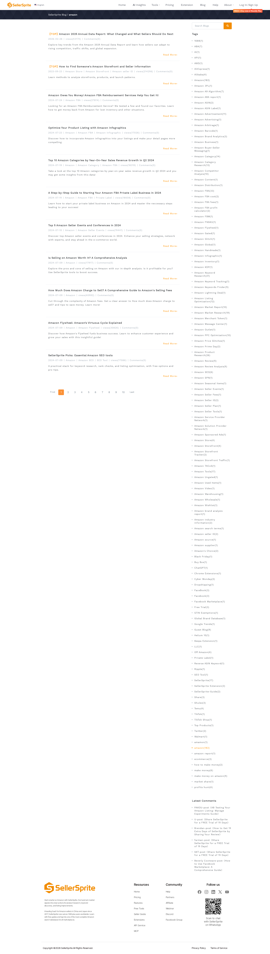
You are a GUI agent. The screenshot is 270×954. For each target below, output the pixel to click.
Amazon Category (88, 165)
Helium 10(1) (201, 635)
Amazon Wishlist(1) (206, 505)
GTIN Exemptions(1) (206, 613)
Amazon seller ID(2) (206, 534)
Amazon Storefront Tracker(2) (206, 453)
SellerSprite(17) (203, 680)
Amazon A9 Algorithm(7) (209, 91)
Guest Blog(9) (202, 629)
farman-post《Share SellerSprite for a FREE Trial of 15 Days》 (211, 843)
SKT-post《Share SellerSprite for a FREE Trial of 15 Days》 (212, 853)
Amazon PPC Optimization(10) (212, 335)
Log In (243, 4)
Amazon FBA (73, 100)
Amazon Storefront (97, 71)
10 (123, 392)
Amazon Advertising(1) (207, 119)
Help (215, 4)
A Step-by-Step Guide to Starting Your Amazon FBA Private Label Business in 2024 (104, 192)
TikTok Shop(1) (203, 719)
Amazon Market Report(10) (210, 307)
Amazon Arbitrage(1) (206, 125)
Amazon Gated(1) (204, 233)
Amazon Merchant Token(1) (210, 318)
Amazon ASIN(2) (204, 102)
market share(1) (204, 781)
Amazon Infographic (108, 132)
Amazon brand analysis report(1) (208, 512)
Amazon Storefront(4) (207, 446)
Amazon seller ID (122, 71)
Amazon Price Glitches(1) (209, 341)
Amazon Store (73, 71)
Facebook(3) (201, 596)
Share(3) (199, 697)
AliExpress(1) (202, 69)
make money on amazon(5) (210, 776)
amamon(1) (201, 742)
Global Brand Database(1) (209, 618)
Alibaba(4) (200, 74)
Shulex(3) (200, 703)
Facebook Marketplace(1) (209, 601)
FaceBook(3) (201, 590)
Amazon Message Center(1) (210, 324)
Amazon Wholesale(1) (207, 499)
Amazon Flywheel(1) (206, 227)
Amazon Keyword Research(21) (204, 274)
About (228, 4)
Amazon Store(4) (204, 440)
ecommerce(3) (203, 759)
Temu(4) (199, 708)
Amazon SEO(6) (203, 372)
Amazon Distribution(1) (208, 185)
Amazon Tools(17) (204, 471)
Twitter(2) (200, 731)
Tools (155, 4)
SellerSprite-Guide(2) (207, 691)
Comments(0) (92, 39)
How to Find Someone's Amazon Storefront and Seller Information (105, 66)
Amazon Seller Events (91, 230)
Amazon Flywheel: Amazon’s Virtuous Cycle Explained (85, 322)
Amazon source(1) (205, 539)
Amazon (70, 132)
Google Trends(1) (204, 624)
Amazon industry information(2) (204, 521)
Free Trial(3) (201, 607)
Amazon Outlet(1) (204, 329)
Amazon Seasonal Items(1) (210, 383)
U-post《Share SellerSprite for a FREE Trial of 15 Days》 (212, 821)
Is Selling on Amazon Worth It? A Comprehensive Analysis (87, 257)
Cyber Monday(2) (204, 579)
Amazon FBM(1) (203, 216)
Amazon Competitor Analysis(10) (206, 172)
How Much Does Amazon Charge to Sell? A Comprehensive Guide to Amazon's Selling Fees (110, 290)
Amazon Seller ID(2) (206, 400)
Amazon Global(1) (205, 244)
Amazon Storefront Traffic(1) (212, 460)
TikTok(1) (199, 714)
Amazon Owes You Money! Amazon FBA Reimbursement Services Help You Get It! (103, 95)
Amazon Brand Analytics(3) (210, 136)
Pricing (169, 4)
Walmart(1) (200, 736)
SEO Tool (102, 360)
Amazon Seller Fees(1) (207, 394)
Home (122, 4)
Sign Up (253, 4)
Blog (202, 4)
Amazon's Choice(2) (206, 551)
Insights (139, 4)
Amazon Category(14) (207, 156)
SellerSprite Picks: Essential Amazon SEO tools (80, 355)
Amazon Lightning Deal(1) (210, 292)
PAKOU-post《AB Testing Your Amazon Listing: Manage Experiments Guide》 (212, 810)
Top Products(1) (204, 725)
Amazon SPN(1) (203, 378)
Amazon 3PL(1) (203, 86)
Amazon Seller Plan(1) (207, 406)
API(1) (197, 57)
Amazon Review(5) (205, 361)
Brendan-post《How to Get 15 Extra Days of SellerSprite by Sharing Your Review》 (212, 831)
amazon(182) (202, 748)
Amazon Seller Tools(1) (208, 411)
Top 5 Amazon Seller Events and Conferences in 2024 (84, 225)
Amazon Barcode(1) (206, 131)
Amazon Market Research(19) (212, 312)
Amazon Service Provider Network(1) (209, 419)
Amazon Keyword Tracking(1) (211, 281)
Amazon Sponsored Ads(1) (210, 434)
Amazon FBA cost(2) (206, 196)
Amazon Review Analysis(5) (210, 366)
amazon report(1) (204, 753)
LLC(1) (198, 646)
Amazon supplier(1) (206, 545)
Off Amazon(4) (203, 652)
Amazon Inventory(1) (206, 261)
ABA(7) (198, 46)
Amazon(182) (202, 80)
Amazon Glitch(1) (204, 239)
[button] (40, 5)
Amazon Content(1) (206, 179)
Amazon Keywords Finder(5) (211, 287)
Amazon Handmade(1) (207, 250)
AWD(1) (198, 63)
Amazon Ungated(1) (206, 477)
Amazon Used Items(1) (207, 483)
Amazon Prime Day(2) (207, 346)
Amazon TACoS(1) (204, 466)
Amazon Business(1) (206, 142)
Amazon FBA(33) (204, 191)
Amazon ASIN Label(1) (207, 108)
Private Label (104, 197)
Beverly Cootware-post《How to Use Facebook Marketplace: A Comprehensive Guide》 (212, 865)
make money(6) (203, 770)
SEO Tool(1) (201, 674)
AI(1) (197, 52)
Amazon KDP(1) (203, 267)
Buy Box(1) (200, 562)
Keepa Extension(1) (206, 641)
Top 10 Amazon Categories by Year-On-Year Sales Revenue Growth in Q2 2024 (101, 160)
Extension (187, 4)
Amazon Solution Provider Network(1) (210, 427)
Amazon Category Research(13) (205, 163)
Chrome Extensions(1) (207, 573)
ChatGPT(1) (201, 568)
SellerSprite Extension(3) (209, 686)
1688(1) (198, 41)
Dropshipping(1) (204, 584)
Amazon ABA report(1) (207, 97)
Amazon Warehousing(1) (208, 494)
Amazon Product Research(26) (204, 353)
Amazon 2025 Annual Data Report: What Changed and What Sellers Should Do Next (116, 34)
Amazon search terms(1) (209, 528)
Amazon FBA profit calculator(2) (206, 209)
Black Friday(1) (203, 556)
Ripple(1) (199, 669)
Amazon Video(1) (204, 488)
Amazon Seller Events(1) (209, 389)
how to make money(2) (208, 764)
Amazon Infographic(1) (208, 256)
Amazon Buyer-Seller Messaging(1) (207, 149)
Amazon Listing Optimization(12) (204, 300)
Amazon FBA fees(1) (206, 202)
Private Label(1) (203, 658)
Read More (169, 54)
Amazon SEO (86, 360)
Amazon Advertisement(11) (210, 114)
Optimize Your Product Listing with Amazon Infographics (87, 127)
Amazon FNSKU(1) (205, 222)
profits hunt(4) (203, 787)
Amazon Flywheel (89, 327)
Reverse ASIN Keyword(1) (209, 663)
